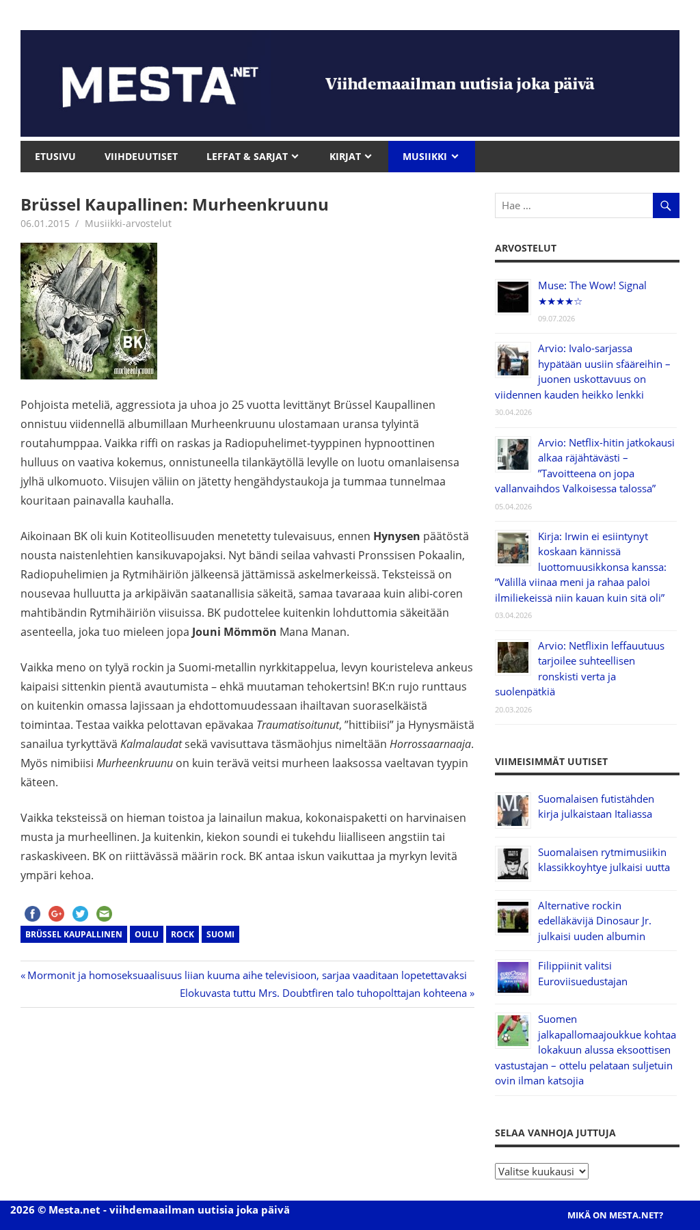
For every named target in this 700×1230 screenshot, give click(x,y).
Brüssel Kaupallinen (73, 934)
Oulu (147, 934)
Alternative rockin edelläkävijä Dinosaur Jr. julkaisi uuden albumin (594, 920)
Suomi (220, 934)
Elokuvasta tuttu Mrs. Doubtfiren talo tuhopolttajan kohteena (323, 993)
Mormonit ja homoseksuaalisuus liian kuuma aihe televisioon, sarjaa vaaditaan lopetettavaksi (247, 975)
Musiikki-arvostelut (128, 223)
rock (182, 934)
